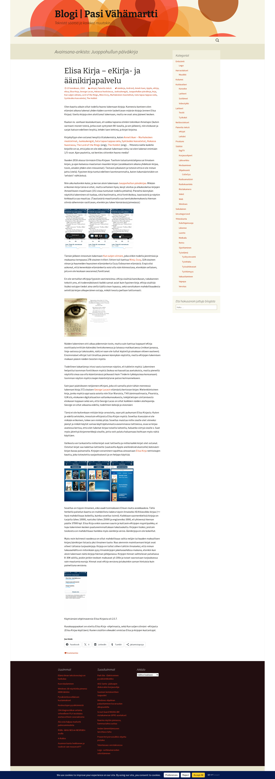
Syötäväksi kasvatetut (75, 98)
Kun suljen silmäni (72, 94)
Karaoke (183, 88)
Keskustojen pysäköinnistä (71, 705)
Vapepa (182, 281)
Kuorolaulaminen (66, 683)
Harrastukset (182, 70)
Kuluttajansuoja (186, 223)
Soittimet (183, 98)
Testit (181, 112)
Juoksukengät (121, 91)
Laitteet (182, 93)
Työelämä (183, 252)
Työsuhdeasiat (189, 266)
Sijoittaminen (185, 247)
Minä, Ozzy (135, 259)
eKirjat (93, 88)
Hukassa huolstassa (103, 91)
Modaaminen (185, 165)
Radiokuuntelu (185, 184)
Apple (149, 88)
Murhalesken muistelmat (121, 94)
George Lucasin (102, 389)
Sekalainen (181, 208)
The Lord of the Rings (88, 144)
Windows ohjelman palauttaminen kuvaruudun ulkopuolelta (109, 703)
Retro (181, 242)
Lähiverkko (184, 160)
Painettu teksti (105, 88)
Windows (183, 204)
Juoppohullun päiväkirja (140, 91)
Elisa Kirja (74, 91)
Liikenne (183, 227)
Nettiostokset (182, 122)
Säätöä (179, 146)
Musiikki (182, 74)
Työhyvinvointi (189, 256)
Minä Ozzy (104, 94)
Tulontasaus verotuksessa (109, 745)
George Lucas (86, 91)
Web (181, 199)
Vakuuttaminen (186, 276)
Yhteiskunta (181, 218)
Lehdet (182, 136)
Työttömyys (188, 271)
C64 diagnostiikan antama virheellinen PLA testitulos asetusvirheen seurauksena (71, 713)
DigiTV (182, 150)
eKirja (156, 88)
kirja (154, 91)
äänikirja (121, 88)
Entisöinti (180, 61)
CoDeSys (186, 174)
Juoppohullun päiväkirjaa (132, 183)
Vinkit (181, 194)
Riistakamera (185, 189)
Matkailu (183, 237)
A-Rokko (62, 738)
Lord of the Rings (90, 94)
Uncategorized (183, 213)
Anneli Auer (140, 88)
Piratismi (180, 141)
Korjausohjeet (185, 155)
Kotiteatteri (181, 84)
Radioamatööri (186, 179)
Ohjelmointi (184, 170)
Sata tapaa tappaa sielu (145, 94)
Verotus (182, 286)
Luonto (182, 232)
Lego (181, 65)
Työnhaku (186, 261)
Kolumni (179, 79)
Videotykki (184, 103)
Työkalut (183, 117)
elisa (66, 91)
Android (130, 88)
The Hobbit (92, 98)
